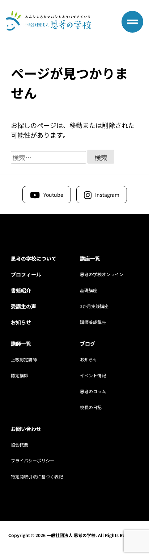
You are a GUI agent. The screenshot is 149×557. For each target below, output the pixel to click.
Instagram (107, 194)
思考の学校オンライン (101, 274)
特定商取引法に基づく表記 (37, 476)
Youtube (53, 194)
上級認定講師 (24, 359)
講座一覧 (90, 258)
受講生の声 (23, 306)
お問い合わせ (26, 428)
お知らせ (21, 322)
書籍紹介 (21, 290)
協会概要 (19, 444)
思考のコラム (93, 391)
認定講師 (19, 375)
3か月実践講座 (94, 306)
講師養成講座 (93, 322)
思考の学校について (33, 258)
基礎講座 (88, 290)
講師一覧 (21, 343)
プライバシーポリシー (32, 460)
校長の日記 (91, 407)
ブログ (87, 343)
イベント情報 (93, 375)
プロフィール (26, 274)
